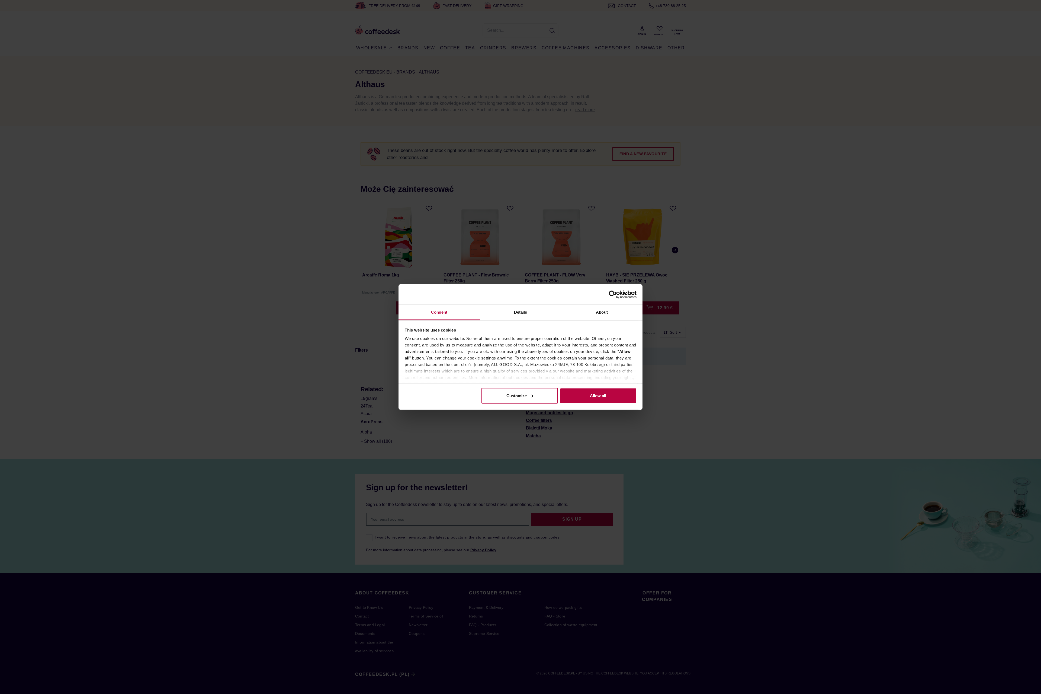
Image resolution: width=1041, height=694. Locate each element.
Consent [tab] (439, 312)
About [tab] (602, 312)
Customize (516, 395)
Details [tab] (520, 312)
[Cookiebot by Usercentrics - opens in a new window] (613, 294)
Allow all (598, 395)
